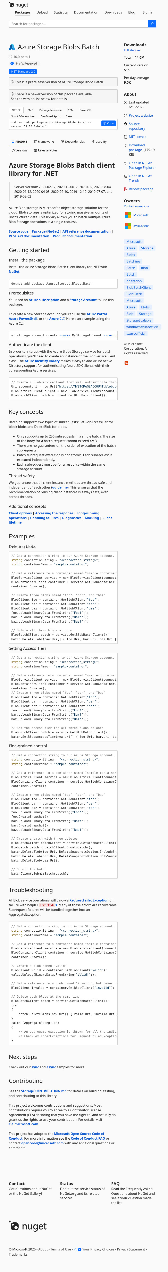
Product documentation (72, 236)
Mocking (92, 518)
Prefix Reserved (26, 63)
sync (35, 1067)
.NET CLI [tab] (16, 110)
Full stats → (132, 50)
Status (66, 1183)
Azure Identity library (42, 361)
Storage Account (83, 300)
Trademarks (18, 1254)
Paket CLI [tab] (85, 110)
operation (134, 281)
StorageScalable (138, 320)
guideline (60, 487)
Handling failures (44, 518)
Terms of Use (60, 1249)
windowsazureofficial (142, 327)
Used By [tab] (101, 141)
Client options (20, 513)
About (43, 1249)
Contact (17, 1183)
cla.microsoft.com (23, 1124)
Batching (133, 261)
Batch (130, 268)
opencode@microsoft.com (42, 1143)
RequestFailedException (89, 900)
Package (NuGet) (45, 231)
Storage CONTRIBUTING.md (44, 1091)
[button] (108, 123)
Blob (129, 313)
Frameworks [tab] (45, 141)
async (51, 1067)
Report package (141, 189)
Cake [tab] (69, 116)
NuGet (14, 271)
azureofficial (135, 333)
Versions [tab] (21, 150)
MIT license (137, 136)
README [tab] (21, 141)
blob (144, 268)
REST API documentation (29, 236)
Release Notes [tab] (47, 150)
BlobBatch (134, 294)
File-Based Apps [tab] (50, 116)
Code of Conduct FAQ (88, 1138)
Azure (130, 248)
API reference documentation (86, 231)
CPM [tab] (71, 110)
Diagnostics (71, 518)
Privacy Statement (131, 1249)
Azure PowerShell (23, 318)
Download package (137, 147)
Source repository (137, 126)
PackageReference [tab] (50, 110)
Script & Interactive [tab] (22, 116)
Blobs (130, 254)
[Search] (152, 23)
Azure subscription (44, 300)
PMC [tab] (30, 110)
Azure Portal (97, 314)
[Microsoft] (128, 215)
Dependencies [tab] (74, 141)
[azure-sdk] (128, 226)
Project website (141, 115)
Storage (147, 248)
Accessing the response (54, 513)
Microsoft (141, 215)
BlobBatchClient (138, 287)
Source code (18, 231)
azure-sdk (141, 226)
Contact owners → (136, 206)
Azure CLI (57, 318)
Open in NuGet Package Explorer (142, 165)
